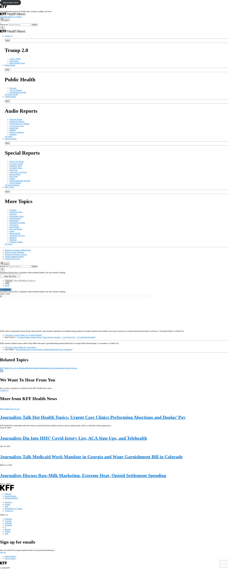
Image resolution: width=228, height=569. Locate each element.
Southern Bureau (64, 368)
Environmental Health (18, 92)
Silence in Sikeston (17, 132)
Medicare (13, 238)
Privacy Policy (10, 559)
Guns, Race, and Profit (18, 172)
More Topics (9, 187)
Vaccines (13, 88)
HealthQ (13, 130)
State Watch (14, 61)
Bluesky (8, 529)
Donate (19, 17)
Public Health (10, 65)
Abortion (40, 368)
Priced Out (14, 170)
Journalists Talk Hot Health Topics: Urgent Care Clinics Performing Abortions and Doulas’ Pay (93, 417)
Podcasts (8, 494)
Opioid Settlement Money (14, 257)
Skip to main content (10, 3)
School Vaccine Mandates (14, 252)
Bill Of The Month (17, 162)
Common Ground (16, 164)
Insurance (13, 214)
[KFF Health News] (12, 15)
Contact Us (4, 390)
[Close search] (2, 28)
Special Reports (11, 139)
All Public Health (11, 94)
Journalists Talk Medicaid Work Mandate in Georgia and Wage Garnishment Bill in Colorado (91, 456)
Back (7, 40)
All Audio (8, 137)
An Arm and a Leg (17, 126)
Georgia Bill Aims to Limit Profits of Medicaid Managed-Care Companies (44, 349)
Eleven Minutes (15, 183)
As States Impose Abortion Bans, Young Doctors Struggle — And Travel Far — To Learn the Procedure (56, 337)
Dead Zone (14, 176)
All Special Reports (12, 185)
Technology (14, 225)
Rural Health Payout (17, 63)
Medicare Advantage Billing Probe (18, 250)
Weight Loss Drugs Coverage (16, 254)
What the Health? (16, 119)
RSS (6, 534)
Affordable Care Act (17, 235)
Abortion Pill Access (12, 259)
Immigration (14, 221)
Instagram (8, 519)
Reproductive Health (17, 223)
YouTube (8, 521)
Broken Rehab (15, 174)
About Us (8, 502)
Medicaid (13, 240)
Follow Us (12, 17)
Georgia (74, 368)
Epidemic (13, 134)
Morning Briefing (11, 498)
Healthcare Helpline (17, 122)
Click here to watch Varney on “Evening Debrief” (23, 335)
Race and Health (16, 229)
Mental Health (15, 233)
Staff (6, 506)
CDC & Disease (16, 90)
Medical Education (51, 368)
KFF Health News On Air (10, 368)
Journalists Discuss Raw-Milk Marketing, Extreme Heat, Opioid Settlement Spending (83, 475)
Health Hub (14, 128)
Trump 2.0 (9, 36)
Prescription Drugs (17, 216)
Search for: (4, 25)
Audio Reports (10, 97)
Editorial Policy (10, 556)
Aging (12, 231)
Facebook (8, 525)
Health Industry (15, 218)
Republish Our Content (13, 509)
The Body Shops (16, 168)
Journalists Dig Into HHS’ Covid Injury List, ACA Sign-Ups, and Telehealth (73, 438)
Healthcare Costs (16, 212)
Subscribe (3, 17)
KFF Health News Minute (19, 124)
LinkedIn (8, 523)
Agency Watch (15, 59)
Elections (13, 210)
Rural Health (14, 227)
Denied (12, 179)
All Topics (9, 244)
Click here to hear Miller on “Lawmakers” (20, 347)
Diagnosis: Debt (16, 166)
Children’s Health (16, 242)
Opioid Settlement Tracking (20, 181)
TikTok (7, 532)
